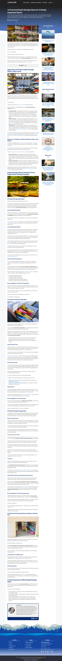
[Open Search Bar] (54, 2)
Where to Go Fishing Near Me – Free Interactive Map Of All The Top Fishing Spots (48, 183)
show (26, 65)
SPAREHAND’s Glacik (29, 271)
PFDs (36, 251)
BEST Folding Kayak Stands (25, 410)
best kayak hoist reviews (16, 489)
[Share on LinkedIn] (11, 22)
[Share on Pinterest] (12, 22)
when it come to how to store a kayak (18, 151)
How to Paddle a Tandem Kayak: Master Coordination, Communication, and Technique (48, 68)
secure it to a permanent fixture (22, 129)
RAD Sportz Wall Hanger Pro (12, 221)
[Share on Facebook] (9, 22)
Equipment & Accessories (36, 2)
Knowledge (44, 2)
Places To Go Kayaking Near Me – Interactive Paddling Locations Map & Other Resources (48, 168)
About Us (50, 2)
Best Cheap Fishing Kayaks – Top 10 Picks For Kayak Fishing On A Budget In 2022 (48, 119)
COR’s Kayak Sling (25, 519)
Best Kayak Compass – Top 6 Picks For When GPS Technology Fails (48, 83)
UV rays (35, 118)
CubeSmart (22, 622)
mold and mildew (12, 122)
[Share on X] (8, 22)
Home (8, 6)
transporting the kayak (31, 610)
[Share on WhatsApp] (14, 22)
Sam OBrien (10, 19)
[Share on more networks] (15, 22)
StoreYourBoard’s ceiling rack (25, 502)
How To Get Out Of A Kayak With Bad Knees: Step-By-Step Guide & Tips (48, 104)
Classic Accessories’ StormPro (13, 372)
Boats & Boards (26, 2)
